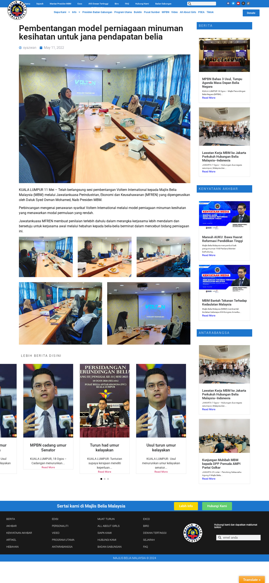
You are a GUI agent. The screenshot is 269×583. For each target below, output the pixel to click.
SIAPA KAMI (105, 532)
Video (174, 12)
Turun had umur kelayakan (50, 447)
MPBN (165, 12)
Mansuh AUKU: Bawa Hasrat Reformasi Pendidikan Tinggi (222, 239)
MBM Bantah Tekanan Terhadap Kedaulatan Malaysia (224, 302)
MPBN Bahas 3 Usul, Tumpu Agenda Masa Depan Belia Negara (222, 83)
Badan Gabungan (163, 4)
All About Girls (188, 12)
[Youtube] (238, 3)
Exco (80, 4)
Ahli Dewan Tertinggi (98, 4)
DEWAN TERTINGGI (154, 532)
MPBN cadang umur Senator (163, 447)
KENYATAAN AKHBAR (19, 532)
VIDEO (55, 532)
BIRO (146, 525)
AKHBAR (11, 525)
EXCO (146, 519)
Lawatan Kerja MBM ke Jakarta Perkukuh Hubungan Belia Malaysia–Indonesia (224, 156)
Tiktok (210, 12)
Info (74, 12)
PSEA (201, 12)
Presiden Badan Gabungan (97, 12)
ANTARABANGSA (62, 546)
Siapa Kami (60, 12)
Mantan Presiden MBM (60, 4)
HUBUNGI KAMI (107, 539)
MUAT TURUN (106, 519)
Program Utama (123, 12)
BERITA (10, 519)
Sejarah (40, 4)
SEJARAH (149, 539)
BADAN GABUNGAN (109, 546)
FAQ (127, 4)
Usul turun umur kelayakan (107, 447)
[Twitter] (233, 3)
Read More (50, 471)
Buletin (138, 12)
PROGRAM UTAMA (63, 539)
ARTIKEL (11, 539)
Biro (117, 4)
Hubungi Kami (142, 4)
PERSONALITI (60, 525)
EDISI (55, 519)
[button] (101, 479)
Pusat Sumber (152, 12)
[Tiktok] (248, 3)
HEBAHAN (12, 546)
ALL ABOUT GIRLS (109, 525)
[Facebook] (228, 3)
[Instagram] (243, 3)
